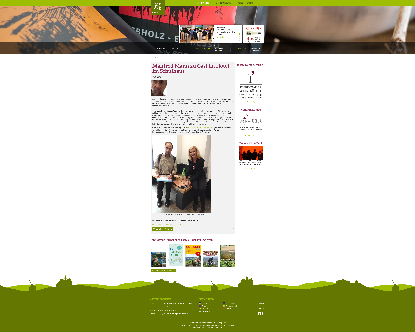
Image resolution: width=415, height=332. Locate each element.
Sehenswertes (255, 46)
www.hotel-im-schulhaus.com (198, 128)
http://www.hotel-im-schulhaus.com (165, 224)
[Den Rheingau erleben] (176, 266)
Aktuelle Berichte (160, 299)
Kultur (242, 48)
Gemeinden (254, 51)
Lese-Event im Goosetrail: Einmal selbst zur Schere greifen (171, 303)
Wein (216, 46)
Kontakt (262, 303)
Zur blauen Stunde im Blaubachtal (162, 307)
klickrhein (183, 325)
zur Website (248, 102)
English (204, 303)
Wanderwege (255, 48)
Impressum (261, 306)
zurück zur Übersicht (164, 229)
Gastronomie (218, 48)
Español (205, 309)
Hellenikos (206, 311)
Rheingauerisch (231, 306)
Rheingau (158, 12)
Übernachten (218, 51)
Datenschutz (260, 308)
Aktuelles (204, 2)
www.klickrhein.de (215, 327)
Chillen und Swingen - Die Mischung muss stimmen (169, 314)
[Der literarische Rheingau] (227, 266)
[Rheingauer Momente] (210, 266)
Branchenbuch (223, 2)
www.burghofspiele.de (225, 42)
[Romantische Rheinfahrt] (158, 266)
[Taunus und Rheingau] (193, 266)
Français (205, 306)
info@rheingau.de (199, 327)
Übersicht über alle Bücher (162, 270)
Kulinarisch (203, 48)
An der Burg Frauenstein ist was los (163, 310)
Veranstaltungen (167, 48)
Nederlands (230, 303)
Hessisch (229, 309)
